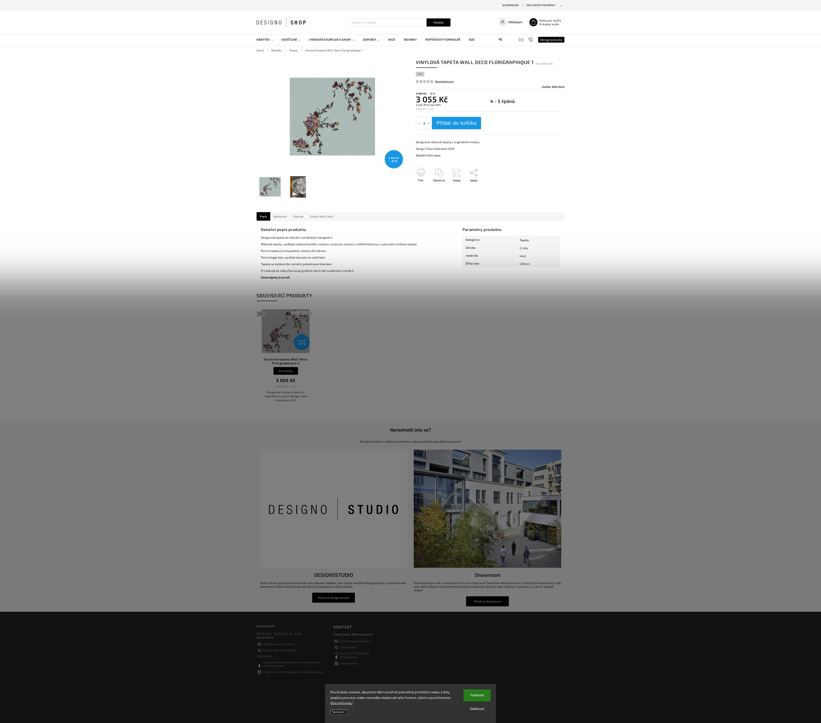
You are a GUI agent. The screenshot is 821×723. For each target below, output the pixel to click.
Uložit (426, 188)
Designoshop (349, 657)
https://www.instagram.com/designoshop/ (293, 672)
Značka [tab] (322, 216)
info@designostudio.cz (278, 644)
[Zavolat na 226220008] (531, 39)
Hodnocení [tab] (280, 216)
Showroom (510, 5)
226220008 (348, 647)
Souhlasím (477, 695)
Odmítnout (477, 709)
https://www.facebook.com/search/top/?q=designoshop (293, 664)
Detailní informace (428, 155)
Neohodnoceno (444, 81)
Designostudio (551, 40)
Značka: (553, 86)
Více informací (341, 703)
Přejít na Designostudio (333, 598)
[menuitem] (267, 39)
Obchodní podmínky (541, 5)
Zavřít (551, 188)
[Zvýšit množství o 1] (429, 123)
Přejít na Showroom (487, 601)
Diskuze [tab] (298, 216)
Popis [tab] (263, 216)
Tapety (524, 240)
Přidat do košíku (457, 123)
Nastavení (338, 712)
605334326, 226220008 (280, 650)
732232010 (264, 656)
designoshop (348, 663)
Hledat (439, 22)
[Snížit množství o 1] (419, 123)
